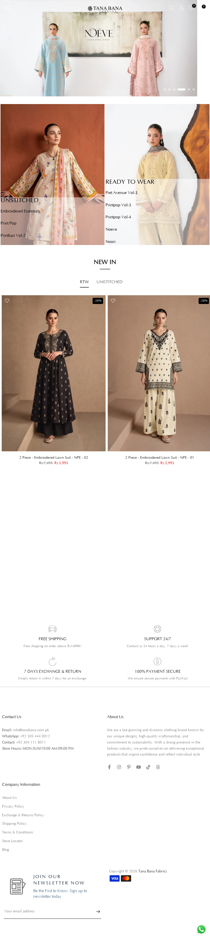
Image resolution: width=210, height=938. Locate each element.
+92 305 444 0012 (35, 736)
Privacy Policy (13, 806)
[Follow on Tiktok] (148, 767)
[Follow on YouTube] (138, 767)
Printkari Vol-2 (13, 235)
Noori (111, 242)
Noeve (111, 229)
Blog (5, 850)
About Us (9, 798)
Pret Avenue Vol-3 (122, 193)
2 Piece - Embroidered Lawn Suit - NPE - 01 (158, 458)
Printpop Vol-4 (118, 217)
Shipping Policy (14, 824)
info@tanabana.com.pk (31, 730)
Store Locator (12, 841)
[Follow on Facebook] (109, 767)
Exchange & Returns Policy (23, 815)
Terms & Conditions (17, 832)
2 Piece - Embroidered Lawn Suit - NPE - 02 (52, 458)
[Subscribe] (95, 911)
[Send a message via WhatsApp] (201, 929)
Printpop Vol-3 (118, 205)
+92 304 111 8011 (31, 742)
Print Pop (8, 223)
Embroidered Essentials (20, 211)
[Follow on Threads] (158, 767)
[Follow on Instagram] (119, 767)
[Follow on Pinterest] (129, 767)
